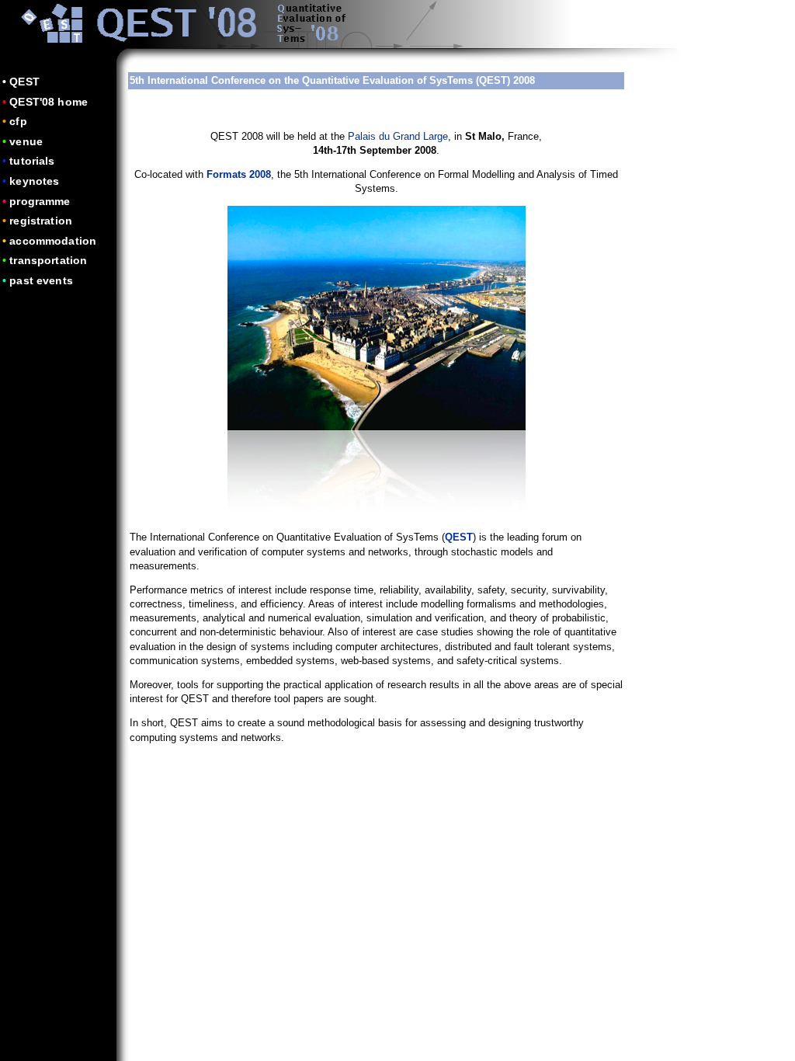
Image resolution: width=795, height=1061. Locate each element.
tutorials (31, 161)
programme (39, 201)
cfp (17, 121)
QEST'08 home (48, 102)
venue (26, 141)
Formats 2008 (239, 174)
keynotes (34, 181)
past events (41, 280)
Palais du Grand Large (398, 136)
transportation (48, 260)
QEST (24, 81)
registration (40, 220)
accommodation (52, 241)
